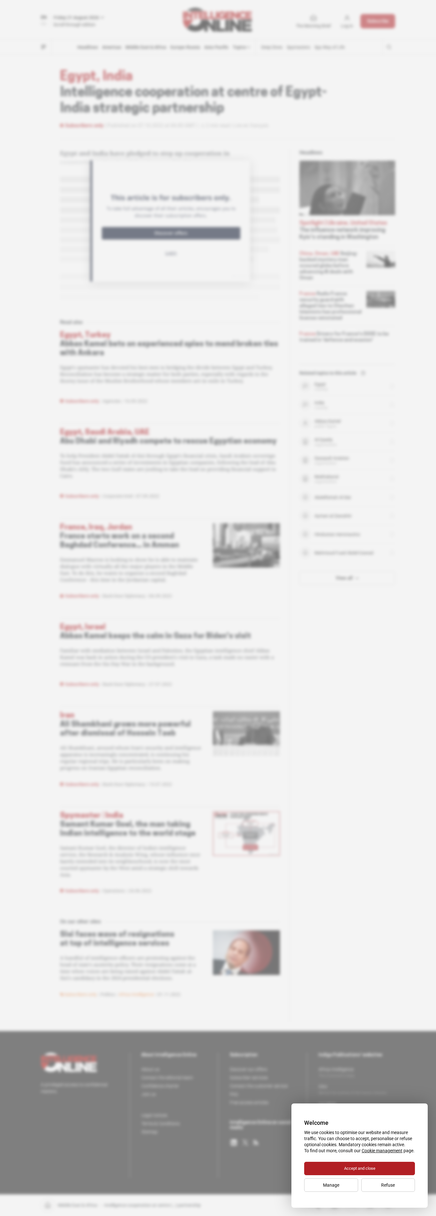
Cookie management (382, 1150)
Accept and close (359, 1168)
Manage (331, 1185)
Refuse (388, 1185)
